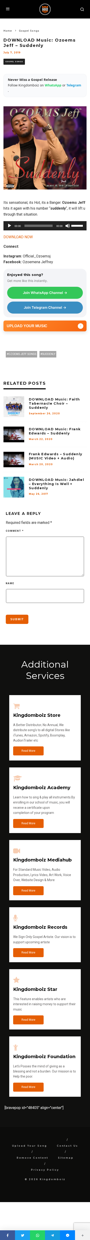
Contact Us (67, 1145)
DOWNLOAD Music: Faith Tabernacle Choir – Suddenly (54, 403)
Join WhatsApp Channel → (45, 292)
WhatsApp (53, 85)
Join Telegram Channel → (45, 307)
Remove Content (32, 1157)
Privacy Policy (45, 1169)
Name (10, 583)
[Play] (9, 225)
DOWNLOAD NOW (18, 237)
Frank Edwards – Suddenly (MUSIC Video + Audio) (55, 456)
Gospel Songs (14, 62)
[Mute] (67, 225)
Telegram (73, 85)
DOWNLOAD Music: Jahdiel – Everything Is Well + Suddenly (56, 484)
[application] (45, 225)
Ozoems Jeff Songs (22, 354)
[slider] (77, 225)
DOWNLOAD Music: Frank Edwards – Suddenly (55, 431)
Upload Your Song (29, 1145)
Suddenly (48, 354)
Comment (15, 531)
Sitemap (66, 1157)
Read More (28, 750)
